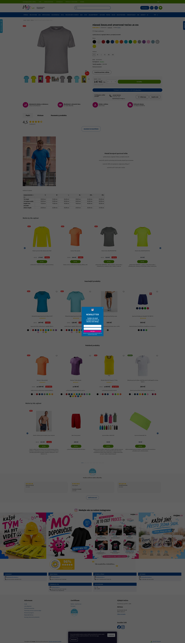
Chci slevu (92, 331)
